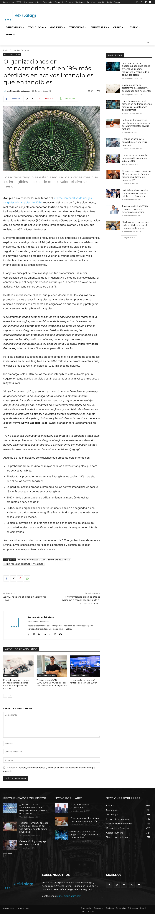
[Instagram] (137, 2)
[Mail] (44, 634)
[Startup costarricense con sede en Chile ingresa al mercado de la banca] (113, 225)
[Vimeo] (145, 2)
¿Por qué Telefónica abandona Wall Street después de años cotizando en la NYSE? (33, 809)
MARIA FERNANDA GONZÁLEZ (17, 564)
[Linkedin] (39, 634)
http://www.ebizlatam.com (38, 621)
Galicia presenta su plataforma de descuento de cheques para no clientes (136, 88)
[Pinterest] (20, 578)
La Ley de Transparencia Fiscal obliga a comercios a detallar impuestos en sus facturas (136, 124)
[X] (141, 2)
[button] (148, 41)
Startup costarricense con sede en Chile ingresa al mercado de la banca (135, 225)
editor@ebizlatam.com (69, 896)
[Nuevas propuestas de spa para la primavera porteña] (61, 821)
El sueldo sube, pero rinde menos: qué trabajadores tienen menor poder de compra (16, 684)
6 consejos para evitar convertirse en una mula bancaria (134, 142)
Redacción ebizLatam (20, 91)
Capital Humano (11, 675)
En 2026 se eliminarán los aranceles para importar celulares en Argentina (135, 193)
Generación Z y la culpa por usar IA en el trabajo (33, 843)
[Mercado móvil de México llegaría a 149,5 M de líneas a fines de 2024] (61, 835)
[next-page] (10, 696)
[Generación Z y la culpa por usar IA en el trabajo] (10, 845)
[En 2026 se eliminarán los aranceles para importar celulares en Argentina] (113, 193)
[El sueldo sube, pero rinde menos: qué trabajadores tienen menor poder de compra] (18, 666)
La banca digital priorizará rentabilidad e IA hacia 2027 (83, 681)
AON (43, 560)
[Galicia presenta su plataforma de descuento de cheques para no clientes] (113, 88)
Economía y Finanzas (19, 50)
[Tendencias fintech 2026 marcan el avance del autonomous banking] (113, 209)
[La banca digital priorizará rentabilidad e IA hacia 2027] (85, 666)
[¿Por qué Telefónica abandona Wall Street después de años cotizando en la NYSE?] (10, 808)
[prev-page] (5, 696)
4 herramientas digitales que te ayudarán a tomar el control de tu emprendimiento (81, 600)
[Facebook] (133, 2)
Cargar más (128, 237)
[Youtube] (150, 2)
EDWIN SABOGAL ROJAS (59, 560)
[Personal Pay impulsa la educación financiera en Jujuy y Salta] (113, 158)
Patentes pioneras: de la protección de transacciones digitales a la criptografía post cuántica (137, 105)
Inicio (5, 50)
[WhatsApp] (27, 578)
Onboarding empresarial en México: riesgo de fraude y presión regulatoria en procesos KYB (136, 175)
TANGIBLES (38, 564)
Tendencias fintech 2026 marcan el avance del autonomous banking (135, 209)
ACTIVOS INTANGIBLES (28, 560)
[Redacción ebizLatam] (5, 90)
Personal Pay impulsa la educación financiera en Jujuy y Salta (134, 158)
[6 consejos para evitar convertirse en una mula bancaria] (113, 142)
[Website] (55, 634)
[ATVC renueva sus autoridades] (61, 808)
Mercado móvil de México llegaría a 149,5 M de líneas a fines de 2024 (85, 834)
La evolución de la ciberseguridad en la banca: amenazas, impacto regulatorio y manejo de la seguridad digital (136, 69)
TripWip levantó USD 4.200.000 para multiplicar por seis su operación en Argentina (52, 683)
